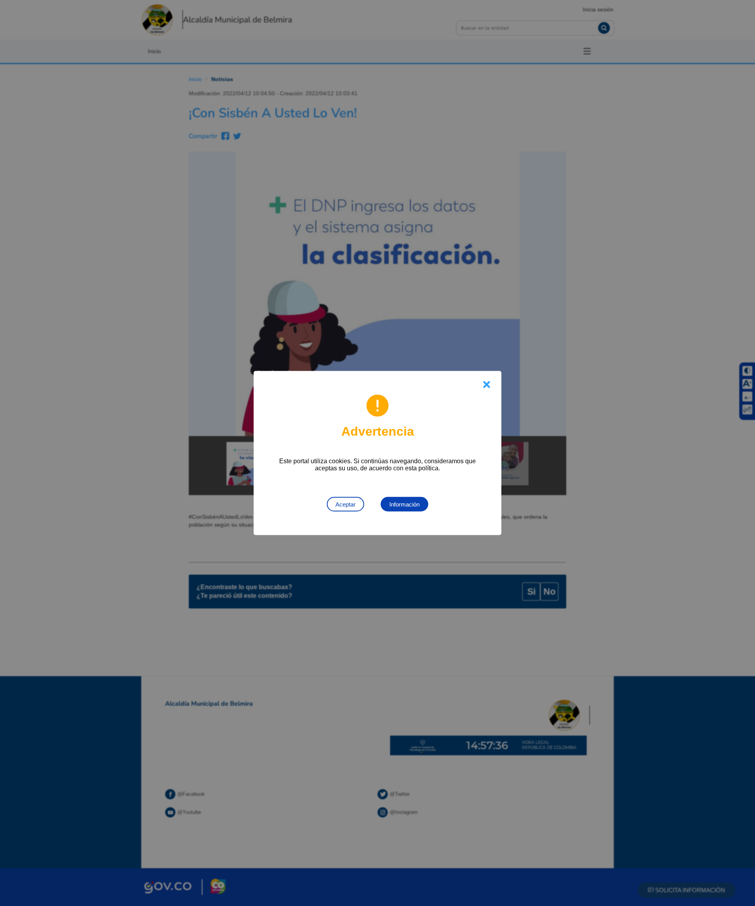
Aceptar (345, 504)
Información (404, 504)
